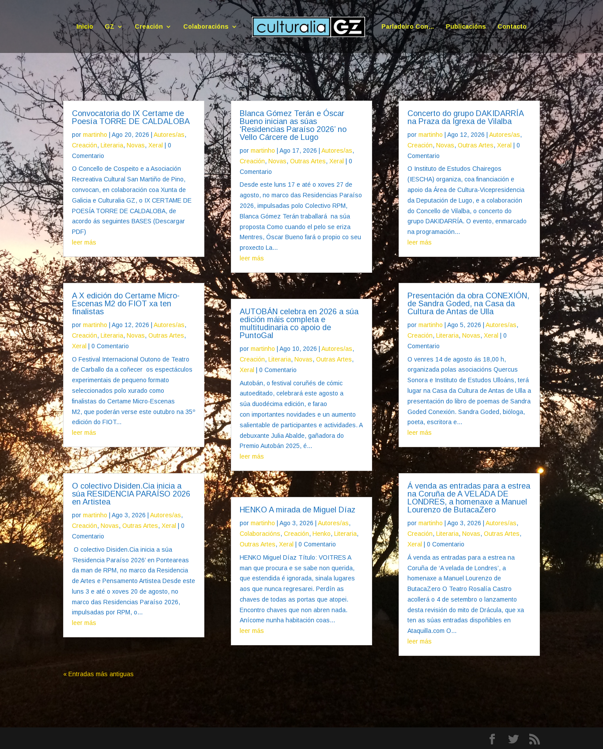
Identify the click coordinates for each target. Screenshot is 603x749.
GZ (109, 26)
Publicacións (466, 26)
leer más (84, 242)
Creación (149, 26)
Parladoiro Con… (407, 26)
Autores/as (169, 134)
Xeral (155, 145)
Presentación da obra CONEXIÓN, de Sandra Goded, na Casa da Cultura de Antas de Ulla (468, 303)
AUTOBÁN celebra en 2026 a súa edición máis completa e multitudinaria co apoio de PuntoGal (299, 323)
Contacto (512, 26)
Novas (136, 145)
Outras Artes (166, 335)
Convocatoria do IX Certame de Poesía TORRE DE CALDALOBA (131, 117)
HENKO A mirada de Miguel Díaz (297, 509)
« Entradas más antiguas (98, 673)
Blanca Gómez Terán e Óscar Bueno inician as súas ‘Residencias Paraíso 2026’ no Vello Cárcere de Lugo (293, 125)
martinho (95, 134)
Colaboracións (206, 26)
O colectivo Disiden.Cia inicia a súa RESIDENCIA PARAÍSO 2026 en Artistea (131, 494)
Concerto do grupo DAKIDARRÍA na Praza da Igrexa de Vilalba (465, 117)
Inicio (84, 26)
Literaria (112, 145)
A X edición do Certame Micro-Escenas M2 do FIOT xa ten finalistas (126, 303)
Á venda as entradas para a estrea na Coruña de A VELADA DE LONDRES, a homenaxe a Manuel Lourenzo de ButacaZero (468, 498)
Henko (322, 533)
